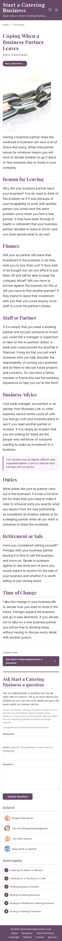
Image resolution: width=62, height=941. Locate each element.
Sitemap (27, 937)
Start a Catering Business (24, 8)
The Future (18, 24)
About (14, 933)
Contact (39, 937)
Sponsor (52, 937)
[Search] (50, 10)
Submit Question (18, 796)
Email (28, 749)
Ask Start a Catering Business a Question (24, 661)
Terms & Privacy (45, 933)
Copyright (14, 937)
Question (8, 764)
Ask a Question (13, 63)
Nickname (8, 733)
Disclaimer (27, 933)
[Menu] (56, 10)
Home (6, 24)
